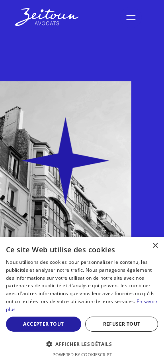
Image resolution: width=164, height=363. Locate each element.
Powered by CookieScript (82, 354)
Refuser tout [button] (122, 324)
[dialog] (82, 300)
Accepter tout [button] (43, 324)
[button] (82, 344)
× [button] (155, 246)
